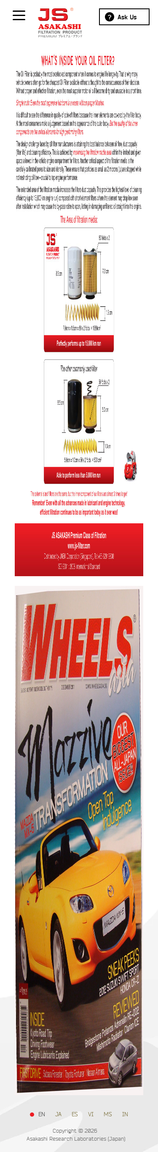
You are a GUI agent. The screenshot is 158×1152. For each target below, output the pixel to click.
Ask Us (127, 17)
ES (75, 1114)
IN (125, 1114)
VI (91, 1114)
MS (108, 1114)
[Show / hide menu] (19, 15)
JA (58, 1114)
